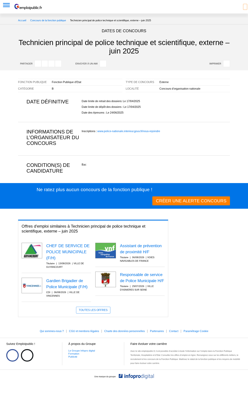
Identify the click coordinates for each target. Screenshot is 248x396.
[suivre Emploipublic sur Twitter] (27, 355)
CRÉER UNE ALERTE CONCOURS (191, 200)
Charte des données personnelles (124, 331)
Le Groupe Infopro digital (81, 350)
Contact (173, 331)
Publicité (72, 356)
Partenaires (157, 331)
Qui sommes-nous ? (52, 331)
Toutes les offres (93, 310)
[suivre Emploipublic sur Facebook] (12, 355)
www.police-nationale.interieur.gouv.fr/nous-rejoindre (128, 131)
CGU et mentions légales (84, 331)
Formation (73, 353)
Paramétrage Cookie (196, 331)
